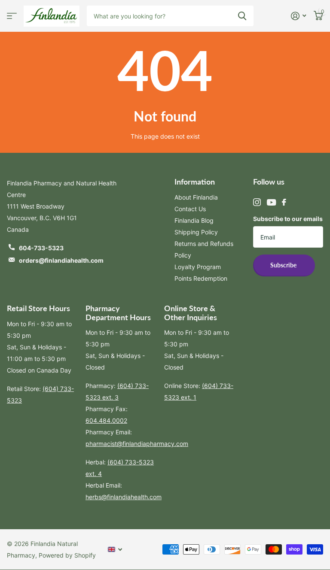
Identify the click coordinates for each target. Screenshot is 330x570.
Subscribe (284, 265)
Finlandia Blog (194, 220)
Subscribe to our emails (288, 218)
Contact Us (190, 208)
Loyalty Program (197, 266)
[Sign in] (298, 16)
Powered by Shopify (67, 555)
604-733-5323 (41, 248)
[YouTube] (271, 202)
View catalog (12, 16)
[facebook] (284, 202)
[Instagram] (257, 202)
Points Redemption (200, 278)
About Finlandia (196, 197)
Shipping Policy (196, 232)
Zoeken (242, 16)
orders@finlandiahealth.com (61, 260)
